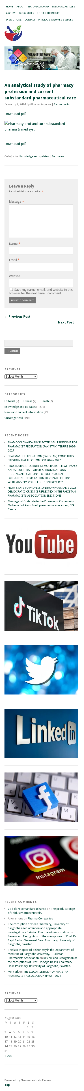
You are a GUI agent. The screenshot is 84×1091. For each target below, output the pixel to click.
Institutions (14, 19)
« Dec (8, 1055)
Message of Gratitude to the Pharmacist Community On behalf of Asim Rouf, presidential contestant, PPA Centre (41, 505)
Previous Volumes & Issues (55, 19)
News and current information (23, 412)
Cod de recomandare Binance (27, 908)
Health (45, 401)
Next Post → (68, 322)
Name (14, 243)
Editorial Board (38, 6)
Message (16, 201)
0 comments (61, 104)
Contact (30, 19)
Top (7, 1084)
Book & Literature (48, 13)
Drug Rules (26, 13)
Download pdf (15, 144)
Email (14, 260)
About (21, 6)
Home (9, 6)
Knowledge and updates (34, 156)
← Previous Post (17, 316)
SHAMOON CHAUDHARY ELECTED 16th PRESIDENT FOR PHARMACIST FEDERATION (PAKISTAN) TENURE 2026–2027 (42, 446)
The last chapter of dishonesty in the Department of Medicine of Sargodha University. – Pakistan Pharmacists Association (41, 954)
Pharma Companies (40, 918)
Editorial (9, 401)
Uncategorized (13, 417)
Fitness (28, 401)
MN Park (13, 971)
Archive (11, 13)
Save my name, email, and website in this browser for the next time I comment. (41, 291)
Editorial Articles (63, 6)
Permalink (58, 156)
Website (14, 276)
